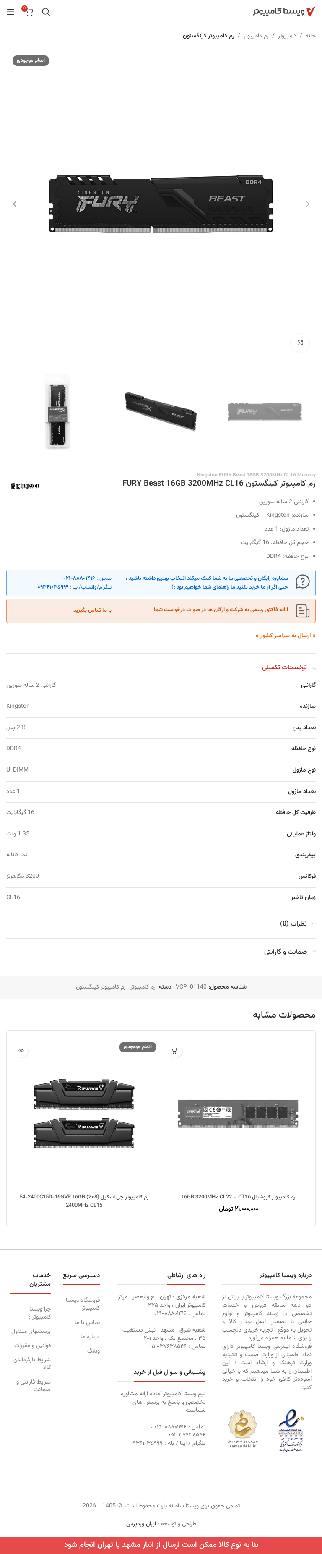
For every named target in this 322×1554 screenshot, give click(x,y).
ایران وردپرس (141, 1524)
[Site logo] (284, 11)
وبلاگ (93, 1351)
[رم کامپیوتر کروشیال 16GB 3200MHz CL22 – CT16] (238, 1114)
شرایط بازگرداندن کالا (32, 1363)
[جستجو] (46, 11)
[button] (307, 204)
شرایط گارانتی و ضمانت (33, 1386)
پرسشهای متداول (31, 1331)
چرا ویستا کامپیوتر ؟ (39, 1313)
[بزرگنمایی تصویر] (300, 343)
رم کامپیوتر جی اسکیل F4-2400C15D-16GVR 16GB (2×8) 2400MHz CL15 (84, 1201)
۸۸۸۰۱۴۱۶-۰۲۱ (79, 578)
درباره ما (89, 1337)
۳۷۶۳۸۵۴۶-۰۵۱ (168, 1346)
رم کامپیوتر (256, 36)
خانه (311, 36)
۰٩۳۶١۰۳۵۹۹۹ (53, 587)
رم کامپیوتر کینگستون (208, 36)
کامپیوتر (287, 36)
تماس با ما (87, 1322)
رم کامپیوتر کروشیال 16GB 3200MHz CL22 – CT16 (238, 1197)
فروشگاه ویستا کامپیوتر (82, 1304)
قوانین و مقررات (32, 1345)
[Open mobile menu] (10, 11)
